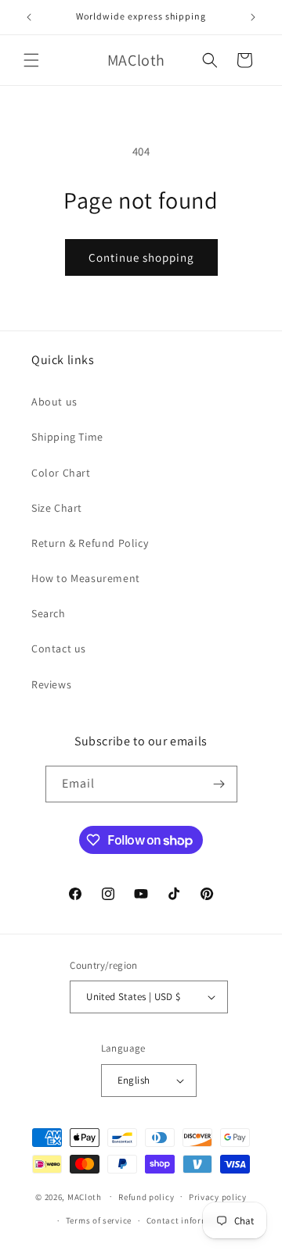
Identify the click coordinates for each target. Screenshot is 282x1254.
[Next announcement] (253, 17)
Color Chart (61, 473)
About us (54, 402)
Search (48, 613)
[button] (31, 60)
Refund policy (146, 1196)
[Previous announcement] (29, 17)
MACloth (84, 1196)
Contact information (188, 1220)
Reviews (51, 684)
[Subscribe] (219, 784)
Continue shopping (141, 257)
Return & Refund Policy (89, 543)
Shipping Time (67, 437)
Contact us (58, 648)
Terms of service (99, 1220)
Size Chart (56, 508)
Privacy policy (218, 1196)
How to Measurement (85, 578)
